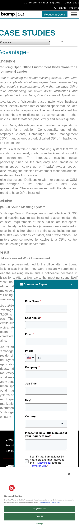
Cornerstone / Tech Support (42, 2)
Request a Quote (54, 14)
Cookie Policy (45, 502)
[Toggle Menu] (74, 14)
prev (58, 42)
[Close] (69, 474)
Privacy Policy (55, 502)
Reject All (39, 516)
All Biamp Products (66, 7)
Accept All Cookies (39, 509)
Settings (39, 524)
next (71, 42)
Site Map (11, 450)
